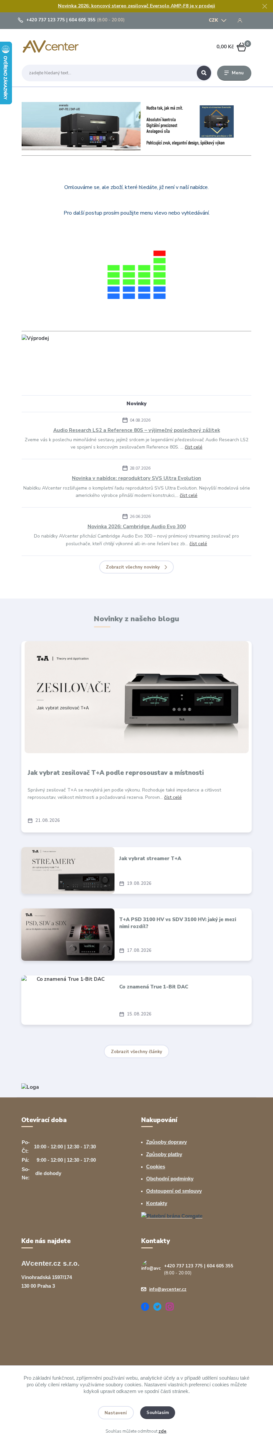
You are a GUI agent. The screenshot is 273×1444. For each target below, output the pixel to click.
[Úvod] (53, 47)
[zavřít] (264, 6)
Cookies (155, 1166)
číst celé (193, 447)
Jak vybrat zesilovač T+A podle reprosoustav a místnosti (116, 773)
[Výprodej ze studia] (35, 338)
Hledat (204, 73)
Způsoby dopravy (166, 1142)
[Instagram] (172, 1308)
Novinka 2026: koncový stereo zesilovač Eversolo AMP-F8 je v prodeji (136, 6)
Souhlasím (157, 1413)
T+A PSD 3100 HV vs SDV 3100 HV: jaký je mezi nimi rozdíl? (177, 923)
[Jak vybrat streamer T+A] (68, 870)
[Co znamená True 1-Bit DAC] (68, 999)
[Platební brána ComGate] (171, 1215)
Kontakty (156, 1203)
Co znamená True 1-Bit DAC (153, 986)
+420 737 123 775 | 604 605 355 (61, 20)
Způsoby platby (164, 1154)
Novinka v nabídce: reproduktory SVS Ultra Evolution (136, 478)
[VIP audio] (30, 1086)
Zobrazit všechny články (136, 1052)
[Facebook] (147, 1308)
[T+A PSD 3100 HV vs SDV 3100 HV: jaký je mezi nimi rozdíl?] (68, 934)
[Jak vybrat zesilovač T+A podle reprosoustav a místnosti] (137, 697)
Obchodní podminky (169, 1178)
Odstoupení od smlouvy (174, 1191)
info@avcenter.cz (167, 1289)
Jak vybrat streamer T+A (150, 858)
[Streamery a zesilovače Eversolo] (136, 125)
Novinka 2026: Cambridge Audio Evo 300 (137, 526)
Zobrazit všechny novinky (133, 567)
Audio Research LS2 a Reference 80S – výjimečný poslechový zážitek (136, 430)
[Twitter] (159, 1308)
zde (162, 1431)
